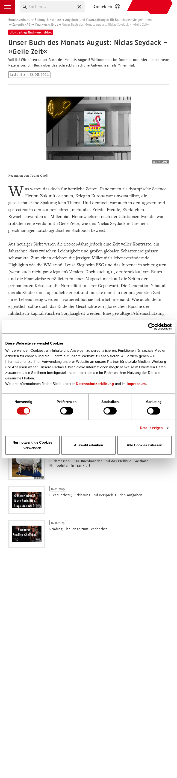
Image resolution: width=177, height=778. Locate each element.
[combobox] (52, 6)
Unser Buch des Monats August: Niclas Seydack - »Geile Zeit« (105, 24)
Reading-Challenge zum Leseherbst (78, 529)
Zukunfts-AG (21, 24)
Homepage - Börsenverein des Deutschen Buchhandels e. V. (150, 7)
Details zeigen (151, 428)
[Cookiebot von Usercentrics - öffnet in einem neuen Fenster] (151, 326)
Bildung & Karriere (48, 19)
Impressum (136, 384)
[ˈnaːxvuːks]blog (46, 24)
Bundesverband (19, 19)
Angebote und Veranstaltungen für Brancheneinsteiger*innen (108, 19)
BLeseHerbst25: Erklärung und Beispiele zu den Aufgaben (95, 495)
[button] (7, 7)
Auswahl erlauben (88, 445)
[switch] (66, 411)
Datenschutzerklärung (95, 384)
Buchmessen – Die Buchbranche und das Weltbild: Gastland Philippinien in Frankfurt (98, 463)
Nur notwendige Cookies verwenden (32, 445)
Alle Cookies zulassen (144, 445)
